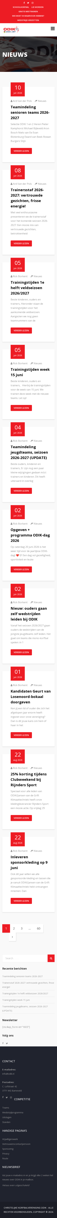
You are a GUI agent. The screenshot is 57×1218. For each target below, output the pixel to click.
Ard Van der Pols (22, 101)
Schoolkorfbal (21, 7)
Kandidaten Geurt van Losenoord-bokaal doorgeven (31, 696)
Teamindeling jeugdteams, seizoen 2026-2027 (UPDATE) (29, 452)
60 (38, 928)
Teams (5, 1107)
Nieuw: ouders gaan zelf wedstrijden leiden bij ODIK (29, 614)
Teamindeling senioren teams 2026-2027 (30, 112)
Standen (6, 1122)
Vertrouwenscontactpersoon (16, 1144)
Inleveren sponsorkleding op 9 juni (29, 862)
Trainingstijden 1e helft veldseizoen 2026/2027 (27, 288)
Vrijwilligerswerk (10, 1139)
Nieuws (42, 101)
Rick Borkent (20, 276)
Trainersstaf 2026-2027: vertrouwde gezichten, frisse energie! (28, 984)
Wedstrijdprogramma (12, 1112)
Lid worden (37, 7)
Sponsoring (7, 1148)
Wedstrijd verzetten (28, 20)
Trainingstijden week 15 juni (16, 1000)
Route (5, 1158)
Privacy (5, 1153)
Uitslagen (6, 1117)
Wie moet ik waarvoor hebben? (28, 16)
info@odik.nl (8, 1073)
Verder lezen (21, 150)
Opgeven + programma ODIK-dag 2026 (30, 535)
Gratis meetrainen (28, 11)
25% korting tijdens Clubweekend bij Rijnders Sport (29, 779)
